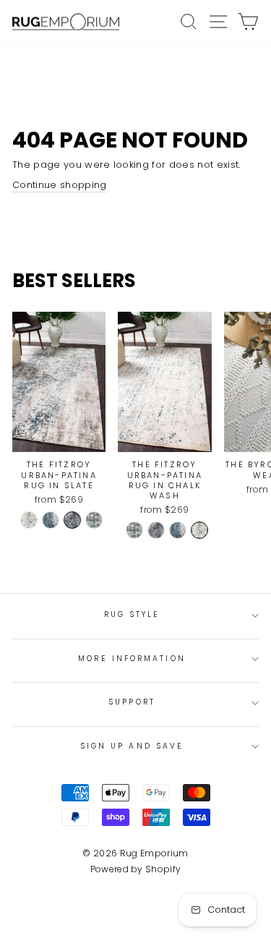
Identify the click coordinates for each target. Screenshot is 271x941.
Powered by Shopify (135, 869)
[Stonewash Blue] (94, 520)
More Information (131, 658)
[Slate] (72, 520)
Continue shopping (59, 185)
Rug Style (132, 614)
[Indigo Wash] (50, 520)
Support (131, 702)
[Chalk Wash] (29, 520)
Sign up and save (132, 746)
